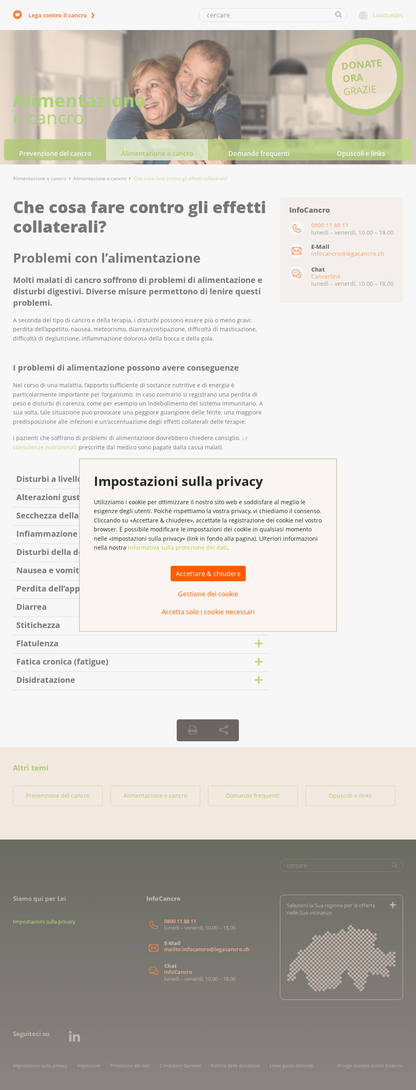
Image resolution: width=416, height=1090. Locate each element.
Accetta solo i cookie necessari (208, 611)
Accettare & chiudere (208, 573)
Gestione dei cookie (208, 593)
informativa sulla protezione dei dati (177, 547)
